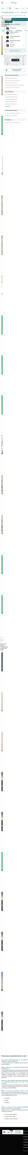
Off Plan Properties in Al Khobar (12, 113)
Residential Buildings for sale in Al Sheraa (14, 85)
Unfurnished (18, 30)
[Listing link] (2, 55)
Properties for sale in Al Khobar (12, 122)
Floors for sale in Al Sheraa (11, 82)
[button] (4, 8)
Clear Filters (17, 12)
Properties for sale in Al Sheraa (12, 87)
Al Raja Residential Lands (11, 101)
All (3, 30)
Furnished (9, 30)
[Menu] (2, 3)
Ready (17, 8)
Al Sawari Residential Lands (11, 96)
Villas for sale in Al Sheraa (11, 78)
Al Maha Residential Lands (11, 99)
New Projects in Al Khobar (11, 115)
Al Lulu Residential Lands (11, 104)
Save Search (24, 12)
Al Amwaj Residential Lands (11, 94)
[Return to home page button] (14, 3)
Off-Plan (22, 8)
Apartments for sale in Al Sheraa (12, 80)
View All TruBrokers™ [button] (15, 50)
